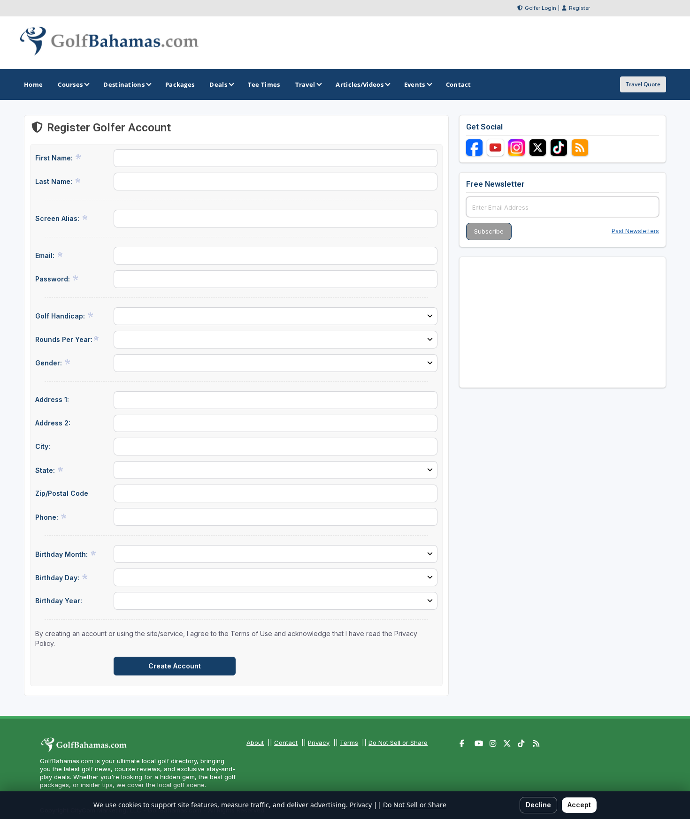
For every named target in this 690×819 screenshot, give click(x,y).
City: (42, 446)
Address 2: (52, 423)
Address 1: (52, 399)
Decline (538, 805)
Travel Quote (643, 84)
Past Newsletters (635, 231)
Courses (70, 84)
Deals (218, 84)
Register (579, 8)
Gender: (49, 363)
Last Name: (54, 181)
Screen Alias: (58, 218)
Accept (579, 805)
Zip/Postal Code (61, 493)
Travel (305, 84)
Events (414, 84)
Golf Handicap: (61, 316)
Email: (45, 255)
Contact (286, 742)
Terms (349, 742)
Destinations (124, 84)
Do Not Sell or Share (398, 742)
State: (46, 470)
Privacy (319, 742)
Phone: (47, 517)
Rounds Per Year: (63, 339)
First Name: (55, 158)
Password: (53, 279)
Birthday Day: (58, 578)
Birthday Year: (58, 601)
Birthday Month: (62, 554)
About (255, 742)
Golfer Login (540, 8)
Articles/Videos (359, 84)
